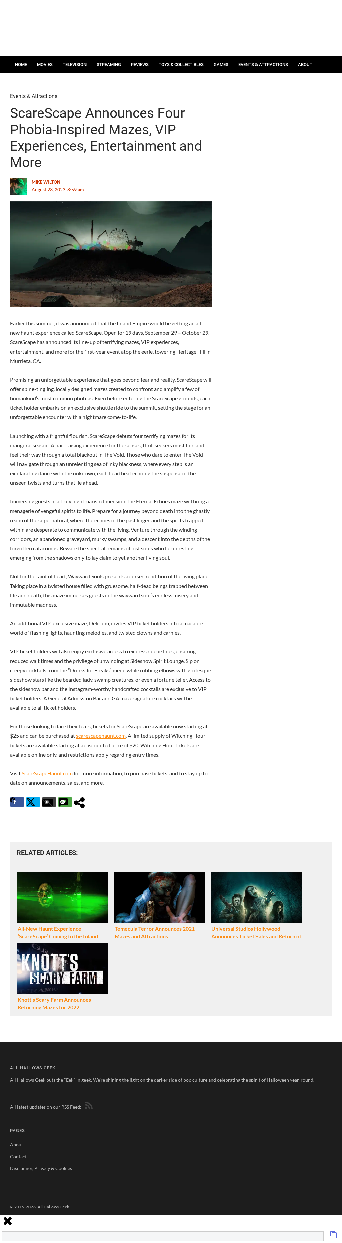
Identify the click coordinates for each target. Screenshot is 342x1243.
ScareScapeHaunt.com (47, 773)
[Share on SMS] (65, 802)
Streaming (109, 64)
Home (21, 64)
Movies (45, 64)
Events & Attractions (263, 64)
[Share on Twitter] (33, 802)
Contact (24, 81)
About (305, 64)
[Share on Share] (81, 802)
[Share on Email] (49, 802)
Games (221, 64)
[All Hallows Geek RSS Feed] (87, 1107)
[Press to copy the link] (333, 1236)
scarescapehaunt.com (101, 735)
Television (75, 64)
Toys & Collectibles (181, 64)
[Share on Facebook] (17, 802)
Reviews (140, 64)
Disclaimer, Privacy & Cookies (41, 1168)
